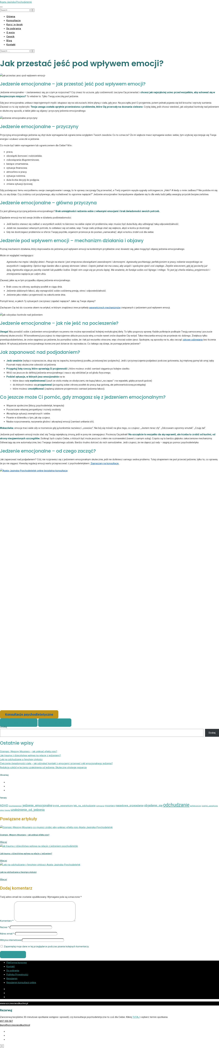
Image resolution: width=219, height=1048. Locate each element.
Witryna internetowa (10, 940)
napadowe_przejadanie (129, 805)
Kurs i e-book (14, 24)
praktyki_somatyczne (210, 806)
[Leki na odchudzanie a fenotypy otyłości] (40, 864)
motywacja (100, 806)
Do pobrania (13, 28)
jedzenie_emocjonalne (37, 805)
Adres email (7, 933)
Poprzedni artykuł (18, 722)
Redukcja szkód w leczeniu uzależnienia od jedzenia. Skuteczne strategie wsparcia (43, 767)
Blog (9, 40)
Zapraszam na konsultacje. (105, 463)
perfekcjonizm (195, 806)
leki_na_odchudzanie (85, 805)
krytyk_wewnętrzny (63, 805)
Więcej (3, 842)
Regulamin (11, 978)
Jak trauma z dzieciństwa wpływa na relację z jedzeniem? (30, 755)
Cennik (10, 36)
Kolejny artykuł (54, 722)
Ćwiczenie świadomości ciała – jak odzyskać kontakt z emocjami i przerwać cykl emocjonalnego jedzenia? (56, 763)
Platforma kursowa (16, 962)
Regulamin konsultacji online (21, 982)
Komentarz (6, 920)
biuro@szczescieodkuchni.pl (15, 1025)
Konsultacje (13, 20)
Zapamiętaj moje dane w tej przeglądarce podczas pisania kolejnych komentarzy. (46, 946)
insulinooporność (15, 806)
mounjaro (110, 805)
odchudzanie (176, 805)
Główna (10, 16)
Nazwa (4, 927)
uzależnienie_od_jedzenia (28, 810)
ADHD (4, 805)
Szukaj (3, 726)
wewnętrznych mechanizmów (105, 307)
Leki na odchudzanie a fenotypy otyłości (21, 759)
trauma (7, 810)
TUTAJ (135, 1017)
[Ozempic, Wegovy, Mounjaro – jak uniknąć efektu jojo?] (56, 827)
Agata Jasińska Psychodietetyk (16, 2)
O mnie (10, 32)
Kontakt (10, 44)
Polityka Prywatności (17, 974)
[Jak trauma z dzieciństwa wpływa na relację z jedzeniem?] (39, 846)
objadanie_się (153, 805)
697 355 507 (6, 1021)
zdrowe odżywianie (193, 339)
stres (2, 810)
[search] (15, 10)
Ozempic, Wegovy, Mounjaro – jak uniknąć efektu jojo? (28, 751)
